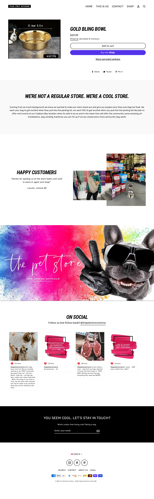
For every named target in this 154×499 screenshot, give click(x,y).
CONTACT (117, 6)
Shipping (74, 39)
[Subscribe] (98, 430)
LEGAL (93, 470)
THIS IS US (102, 6)
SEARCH (62, 470)
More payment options (108, 59)
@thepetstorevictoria (93, 322)
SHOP (130, 6)
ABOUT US (83, 470)
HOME (89, 6)
